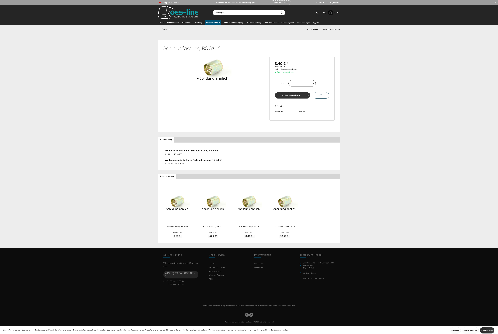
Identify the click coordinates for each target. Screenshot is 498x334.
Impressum (258, 267)
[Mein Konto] (324, 12)
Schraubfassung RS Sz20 (249, 226)
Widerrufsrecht (215, 271)
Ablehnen (455, 330)
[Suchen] (282, 12)
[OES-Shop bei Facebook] (247, 315)
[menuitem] (280, 2)
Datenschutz (259, 263)
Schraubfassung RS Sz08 (177, 226)
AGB (211, 279)
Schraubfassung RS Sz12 (213, 226)
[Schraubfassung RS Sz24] (284, 202)
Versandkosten (246, 306)
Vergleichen (282, 106)
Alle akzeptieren (470, 330)
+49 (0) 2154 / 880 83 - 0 (180, 274)
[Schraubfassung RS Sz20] (249, 202)
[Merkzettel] (317, 12)
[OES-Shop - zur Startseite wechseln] (185, 12)
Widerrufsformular (216, 275)
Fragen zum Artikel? (175, 163)
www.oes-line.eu (281, 2)
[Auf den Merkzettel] (321, 95)
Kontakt (212, 263)
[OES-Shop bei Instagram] (251, 315)
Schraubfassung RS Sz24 (284, 226)
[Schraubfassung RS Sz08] (177, 202)
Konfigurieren (487, 330)
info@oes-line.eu (309, 273)
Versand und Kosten (217, 267)
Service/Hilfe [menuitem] (172, 2)
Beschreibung (166, 139)
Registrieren (334, 2)
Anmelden (320, 2)
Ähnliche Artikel (167, 176)
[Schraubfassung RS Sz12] (213, 202)
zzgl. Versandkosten (290, 69)
